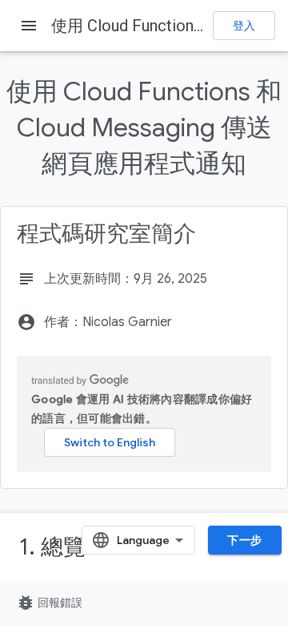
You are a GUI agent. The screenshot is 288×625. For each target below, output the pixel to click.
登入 (244, 25)
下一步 (244, 540)
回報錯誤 (49, 602)
